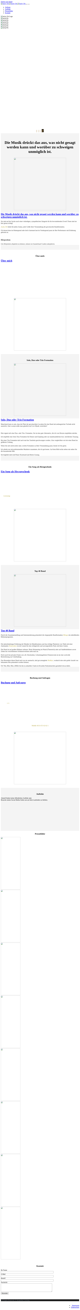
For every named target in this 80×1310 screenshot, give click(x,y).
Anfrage (7, 7)
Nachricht (4, 1282)
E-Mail (3, 1274)
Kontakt (7, 13)
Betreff (3, 1278)
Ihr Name (4, 1270)
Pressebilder (9, 11)
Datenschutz (75, 1307)
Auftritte (8, 9)
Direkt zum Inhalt (6, 2)
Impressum (75, 1305)
